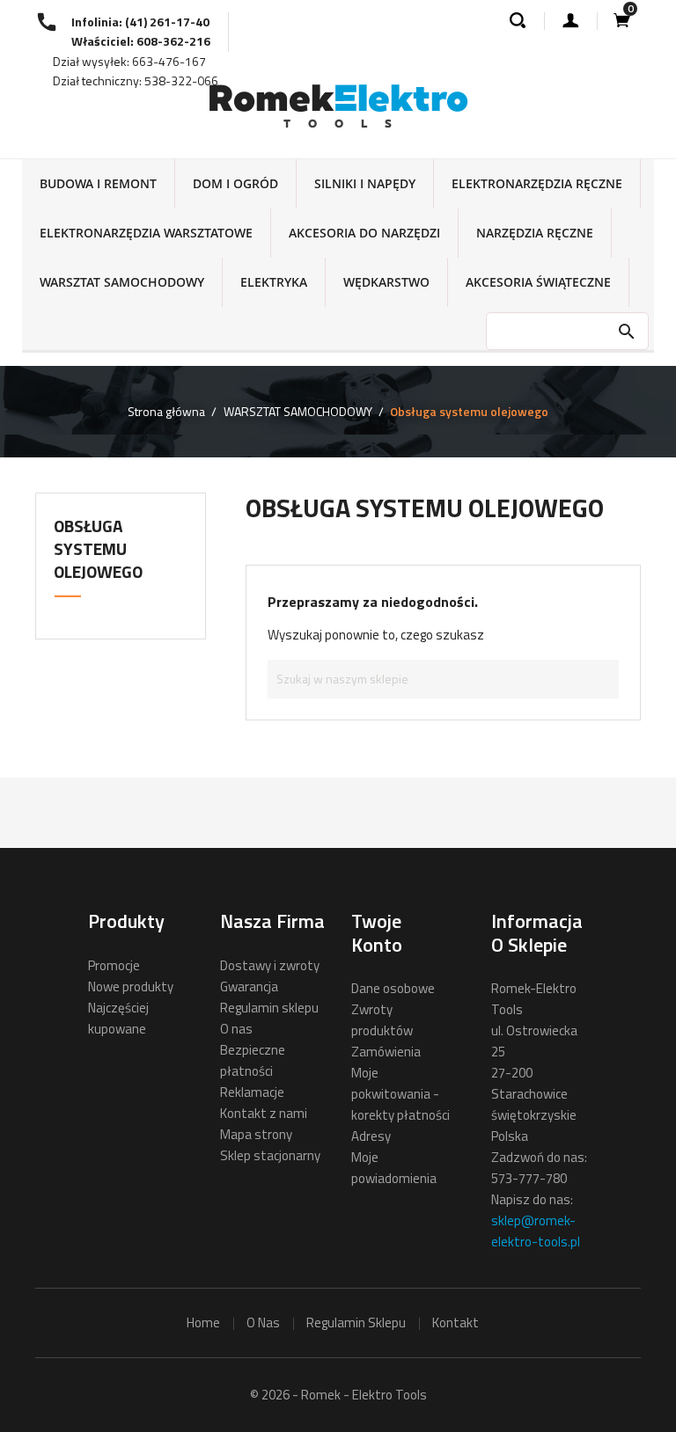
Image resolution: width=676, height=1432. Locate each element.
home (203, 1322)
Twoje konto (376, 933)
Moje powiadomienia (394, 1167)
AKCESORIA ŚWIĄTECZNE (538, 282)
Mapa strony (256, 1134)
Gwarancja (249, 986)
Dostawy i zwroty (270, 965)
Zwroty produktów (382, 1020)
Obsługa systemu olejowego (98, 548)
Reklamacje (252, 1092)
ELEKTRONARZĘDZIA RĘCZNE (537, 183)
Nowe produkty (130, 986)
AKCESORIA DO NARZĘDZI (364, 232)
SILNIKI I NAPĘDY (364, 183)
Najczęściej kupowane (118, 1018)
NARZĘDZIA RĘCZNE (534, 232)
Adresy (371, 1136)
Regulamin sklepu (269, 1007)
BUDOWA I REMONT (98, 183)
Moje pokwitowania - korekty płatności (400, 1094)
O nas (236, 1029)
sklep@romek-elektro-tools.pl (535, 1231)
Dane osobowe (393, 988)
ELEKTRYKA (273, 282)
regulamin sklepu (356, 1322)
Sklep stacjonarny (270, 1155)
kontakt (455, 1322)
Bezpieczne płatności (252, 1060)
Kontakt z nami (263, 1113)
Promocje (114, 965)
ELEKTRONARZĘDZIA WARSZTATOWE (146, 232)
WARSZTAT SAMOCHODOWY (122, 282)
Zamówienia (386, 1051)
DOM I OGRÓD (235, 183)
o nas (263, 1322)
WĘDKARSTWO (386, 282)
